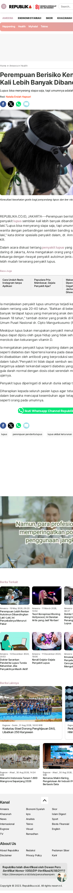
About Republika (9, 850)
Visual (29, 828)
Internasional (7, 823)
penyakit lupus (53, 247)
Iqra (28, 813)
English (56, 828)
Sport (55, 818)
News (3, 818)
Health (22, 26)
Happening (8, 26)
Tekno (44, 26)
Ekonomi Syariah (29, 18)
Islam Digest (59, 813)
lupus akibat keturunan (60, 434)
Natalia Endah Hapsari (18, 96)
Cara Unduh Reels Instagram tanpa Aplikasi (12, 282)
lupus (17, 221)
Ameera (13, 65)
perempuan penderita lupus (27, 434)
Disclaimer (6, 855)
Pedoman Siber (60, 850)
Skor (54, 808)
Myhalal (33, 26)
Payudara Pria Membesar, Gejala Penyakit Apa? (44, 282)
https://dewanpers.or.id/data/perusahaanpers (28, 874)
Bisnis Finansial (60, 823)
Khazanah (5, 813)
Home (3, 65)
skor (49, 18)
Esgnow (4, 828)
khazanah (64, 18)
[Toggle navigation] (3, 6)
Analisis (30, 818)
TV (1, 833)
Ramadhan (32, 833)
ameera (7, 18)
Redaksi (30, 850)
